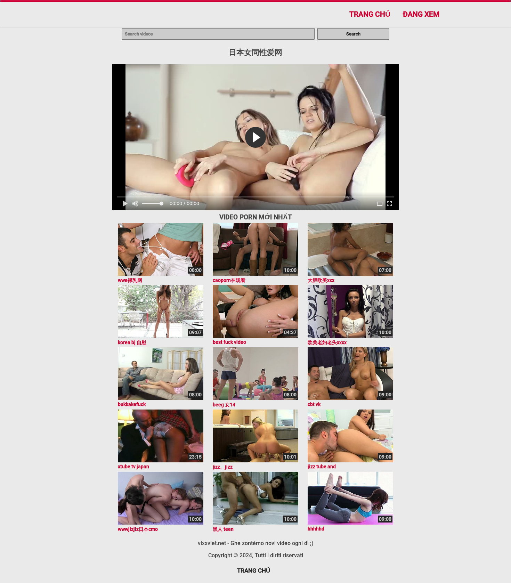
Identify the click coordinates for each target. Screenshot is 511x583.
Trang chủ (369, 14)
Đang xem (421, 14)
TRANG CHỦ (253, 570)
